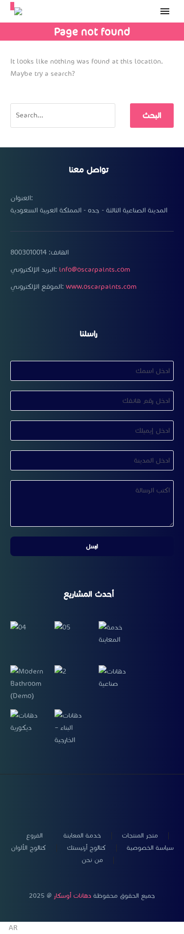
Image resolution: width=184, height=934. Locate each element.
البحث (151, 115)
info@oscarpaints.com (94, 269)
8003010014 (28, 252)
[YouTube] (92, 800)
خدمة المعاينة (82, 836)
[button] (92, 928)
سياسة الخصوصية (150, 848)
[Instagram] (79, 800)
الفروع (34, 836)
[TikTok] (118, 800)
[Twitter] (67, 800)
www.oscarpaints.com (101, 286)
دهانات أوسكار (72, 896)
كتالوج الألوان (28, 848)
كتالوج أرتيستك (86, 848)
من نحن (92, 860)
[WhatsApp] (105, 800)
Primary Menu (165, 11)
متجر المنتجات (140, 836)
